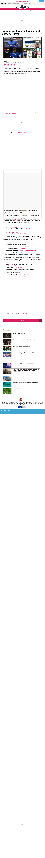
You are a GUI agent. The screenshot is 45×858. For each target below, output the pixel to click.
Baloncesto (35, 10)
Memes (9, 317)
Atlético (30, 10)
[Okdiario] (22, 6)
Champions (41, 10)
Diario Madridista (11, 10)
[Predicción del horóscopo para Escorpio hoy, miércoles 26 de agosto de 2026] (7, 365)
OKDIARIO (5, 61)
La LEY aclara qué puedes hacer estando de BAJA (14, 3)
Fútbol (21, 10)
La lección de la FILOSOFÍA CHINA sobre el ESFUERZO (31, 3)
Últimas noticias (4, 10)
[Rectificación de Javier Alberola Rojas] (7, 335)
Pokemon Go (14, 317)
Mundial (17, 10)
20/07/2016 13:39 (6, 62)
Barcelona (26, 10)
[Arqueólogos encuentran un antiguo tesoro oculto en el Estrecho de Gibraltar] (7, 384)
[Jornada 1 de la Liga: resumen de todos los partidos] (7, 348)
